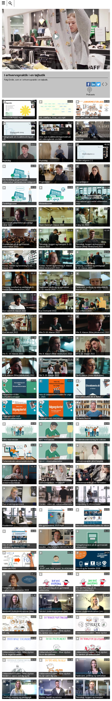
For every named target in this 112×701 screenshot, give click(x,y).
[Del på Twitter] (98, 86)
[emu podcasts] (89, 90)
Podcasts (90, 94)
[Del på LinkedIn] (93, 86)
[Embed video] (104, 84)
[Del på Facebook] (88, 86)
